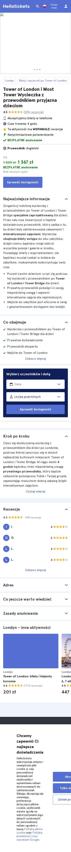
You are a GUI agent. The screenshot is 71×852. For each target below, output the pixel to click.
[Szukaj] (37, 6)
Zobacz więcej (35, 358)
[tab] (35, 199)
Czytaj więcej (35, 491)
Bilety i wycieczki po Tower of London (43, 80)
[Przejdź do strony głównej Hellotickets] (17, 6)
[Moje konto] (65, 6)
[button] (35, 199)
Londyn (9, 80)
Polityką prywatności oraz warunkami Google (29, 836)
